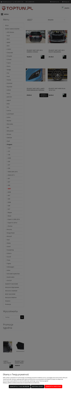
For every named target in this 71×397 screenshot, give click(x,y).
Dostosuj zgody (37, 386)
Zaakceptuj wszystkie (53, 386)
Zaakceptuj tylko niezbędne (19, 386)
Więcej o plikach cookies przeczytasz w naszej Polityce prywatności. (21, 382)
